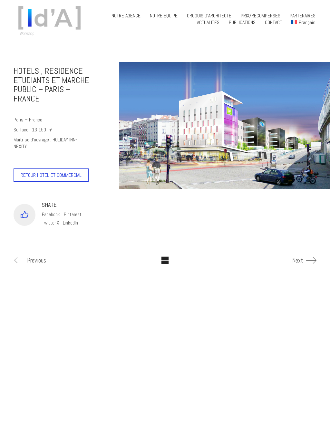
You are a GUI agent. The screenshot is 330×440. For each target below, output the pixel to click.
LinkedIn (70, 223)
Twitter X (50, 223)
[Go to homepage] (52, 19)
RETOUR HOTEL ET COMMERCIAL (51, 175)
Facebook (51, 214)
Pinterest (73, 214)
